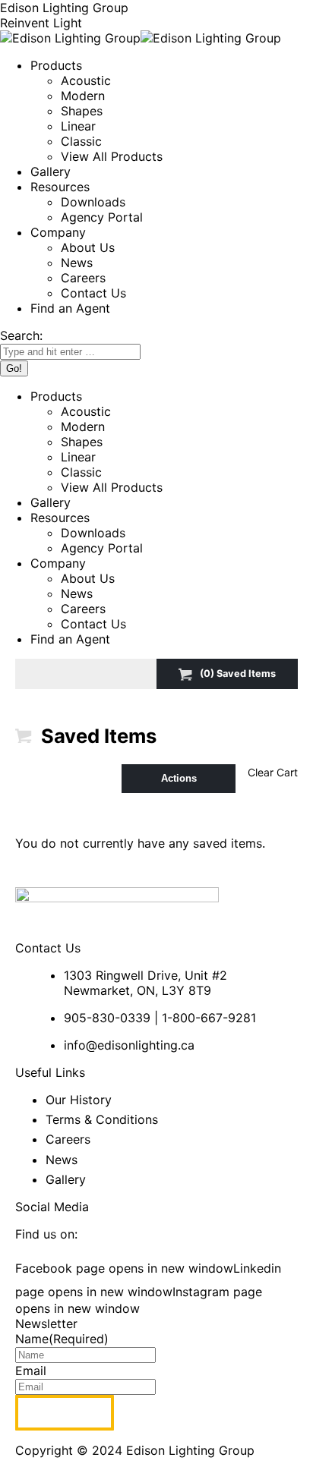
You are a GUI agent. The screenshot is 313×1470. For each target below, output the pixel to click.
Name (62, 1338)
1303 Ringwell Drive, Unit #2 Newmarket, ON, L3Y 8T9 (145, 983)
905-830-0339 (107, 1017)
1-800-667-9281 (209, 1017)
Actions (179, 778)
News (61, 1159)
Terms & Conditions (102, 1119)
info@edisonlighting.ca (129, 1045)
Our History (79, 1099)
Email (30, 1370)
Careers (68, 1139)
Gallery (66, 1179)
